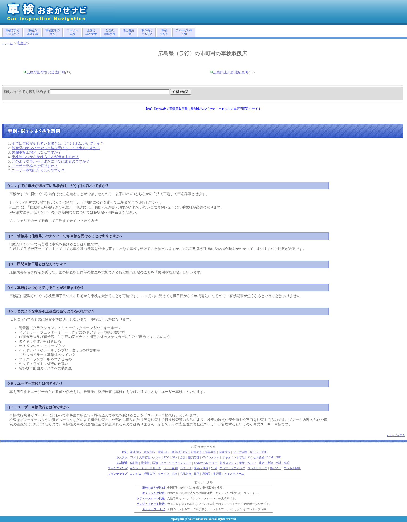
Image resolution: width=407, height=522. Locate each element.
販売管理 (193, 457)
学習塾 (217, 473)
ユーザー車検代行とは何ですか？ (38, 170)
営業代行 (210, 452)
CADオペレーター (205, 463)
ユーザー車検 (72, 32)
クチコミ (186, 468)
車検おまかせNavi (153, 487)
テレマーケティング (232, 468)
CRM (133, 457)
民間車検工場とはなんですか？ (36, 152)
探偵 (196, 473)
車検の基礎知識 (32, 32)
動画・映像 (201, 468)
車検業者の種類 (52, 32)
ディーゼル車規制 (183, 32)
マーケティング (118, 468)
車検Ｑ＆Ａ (164, 32)
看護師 (145, 463)
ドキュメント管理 (233, 457)
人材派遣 (122, 463)
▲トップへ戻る (396, 435)
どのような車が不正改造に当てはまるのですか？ (51, 161)
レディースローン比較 (151, 498)
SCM (270, 457)
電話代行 (163, 452)
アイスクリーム (234, 473)
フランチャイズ (118, 473)
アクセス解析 (255, 457)
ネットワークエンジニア (175, 463)
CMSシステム (211, 457)
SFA (174, 457)
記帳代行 (197, 452)
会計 (183, 457)
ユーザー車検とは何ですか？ (35, 166)
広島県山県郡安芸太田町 (45, 72)
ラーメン (163, 473)
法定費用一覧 (128, 32)
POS (167, 457)
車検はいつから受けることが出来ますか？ (45, 157)
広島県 (22, 43)
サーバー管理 (258, 452)
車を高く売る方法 (147, 32)
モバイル (275, 468)
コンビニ (135, 473)
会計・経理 (283, 463)
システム (122, 457)
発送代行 (224, 452)
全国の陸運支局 (109, 32)
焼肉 (174, 473)
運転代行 (149, 452)
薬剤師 (134, 463)
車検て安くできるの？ (12, 32)
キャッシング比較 (153, 493)
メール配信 (171, 468)
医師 (155, 463)
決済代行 (135, 452)
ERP (278, 457)
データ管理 (240, 452)
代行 (125, 452)
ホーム (7, 43)
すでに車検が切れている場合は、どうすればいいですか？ (58, 143)
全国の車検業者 (91, 32)
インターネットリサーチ (145, 468)
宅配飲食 (185, 473)
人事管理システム (150, 457)
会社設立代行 (180, 452)
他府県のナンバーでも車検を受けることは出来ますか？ (56, 148)
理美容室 (149, 473)
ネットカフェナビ (153, 509)
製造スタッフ (228, 463)
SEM (214, 468)
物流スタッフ (247, 463)
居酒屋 (206, 473)
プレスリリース (257, 468)
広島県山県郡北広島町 (230, 72)
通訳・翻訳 (266, 463)
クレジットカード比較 (151, 504)
